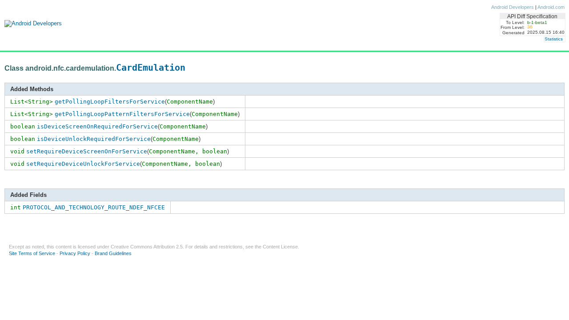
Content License (280, 246)
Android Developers (512, 7)
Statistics (554, 38)
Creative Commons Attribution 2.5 (147, 246)
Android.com (551, 7)
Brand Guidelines (113, 253)
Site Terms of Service (32, 253)
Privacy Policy (75, 253)
